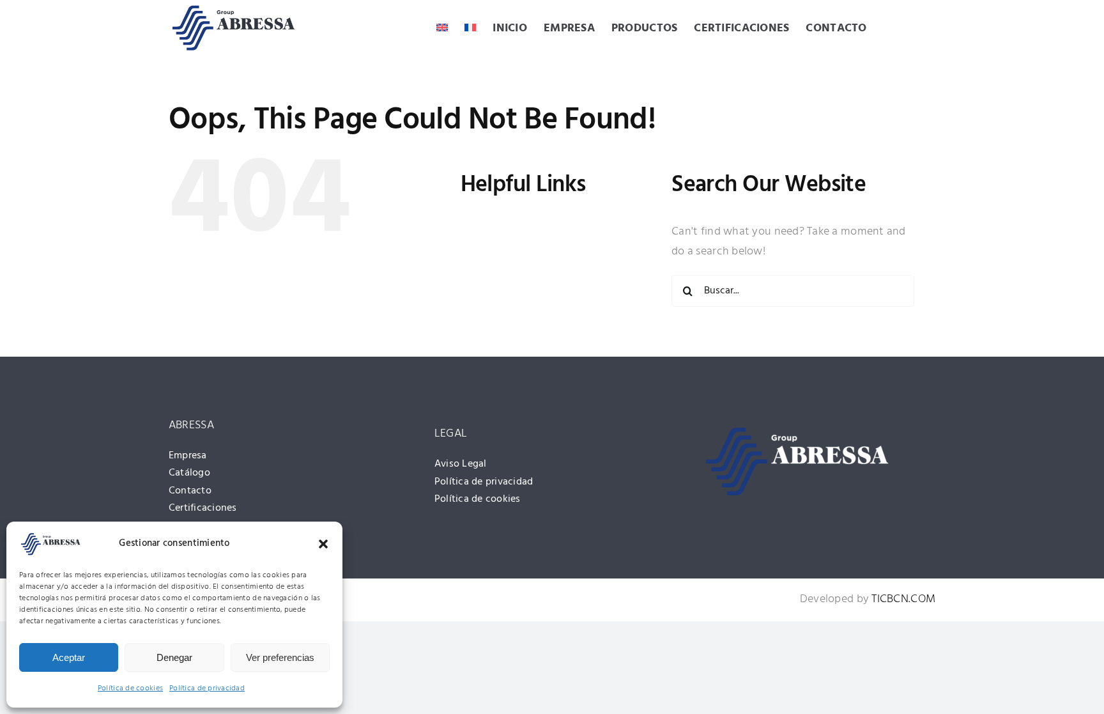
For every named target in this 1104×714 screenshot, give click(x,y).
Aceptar (68, 657)
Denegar (174, 657)
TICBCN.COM (903, 599)
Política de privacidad (207, 688)
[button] (323, 544)
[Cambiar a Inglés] (442, 29)
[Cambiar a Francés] (470, 29)
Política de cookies (130, 688)
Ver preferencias (280, 657)
